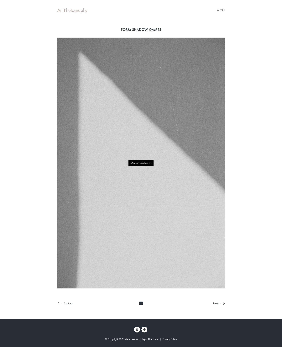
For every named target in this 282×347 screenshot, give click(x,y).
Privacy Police (170, 339)
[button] (221, 10)
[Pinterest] (144, 329)
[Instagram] (137, 329)
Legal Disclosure (150, 339)
